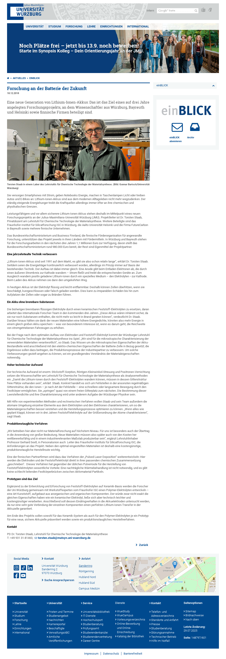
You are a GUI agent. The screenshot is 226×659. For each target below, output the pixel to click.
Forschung (74, 26)
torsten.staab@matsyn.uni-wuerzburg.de (64, 538)
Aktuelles (19, 78)
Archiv (190, 137)
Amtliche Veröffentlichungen (60, 639)
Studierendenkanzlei (95, 632)
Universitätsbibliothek (96, 611)
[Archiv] (195, 127)
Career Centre (91, 640)
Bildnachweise (194, 615)
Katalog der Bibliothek (130, 636)
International (138, 26)
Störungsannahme (162, 632)
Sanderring (85, 565)
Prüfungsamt (91, 628)
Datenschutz (111, 653)
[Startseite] (8, 78)
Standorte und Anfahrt (164, 620)
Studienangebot (58, 615)
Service (87, 603)
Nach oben (192, 619)
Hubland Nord (87, 577)
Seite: (187, 637)
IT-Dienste (89, 615)
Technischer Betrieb (163, 636)
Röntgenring (86, 571)
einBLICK (34, 78)
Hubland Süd (87, 582)
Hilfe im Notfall (160, 640)
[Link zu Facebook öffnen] (17, 576)
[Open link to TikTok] (24, 568)
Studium (54, 26)
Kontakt (49, 558)
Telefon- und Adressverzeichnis (162, 614)
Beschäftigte (56, 628)
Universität (35, 26)
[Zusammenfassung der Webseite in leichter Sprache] (203, 10)
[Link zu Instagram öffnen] (17, 568)
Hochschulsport (93, 620)
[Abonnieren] (177, 127)
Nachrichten (56, 620)
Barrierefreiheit (133, 653)
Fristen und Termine (61, 611)
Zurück (143, 545)
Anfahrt (85, 558)
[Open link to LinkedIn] (30, 568)
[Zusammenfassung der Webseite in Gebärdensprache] (210, 10)
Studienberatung (93, 624)
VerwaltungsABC (59, 632)
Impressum (91, 653)
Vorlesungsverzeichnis (131, 619)
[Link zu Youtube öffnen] (24, 576)
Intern (150, 10)
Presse (155, 624)
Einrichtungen (111, 26)
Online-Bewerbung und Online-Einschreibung (128, 628)
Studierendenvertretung (97, 636)
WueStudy (123, 611)
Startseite (20, 603)
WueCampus (125, 615)
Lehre (91, 26)
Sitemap (190, 611)
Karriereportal (57, 624)
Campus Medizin (89, 588)
